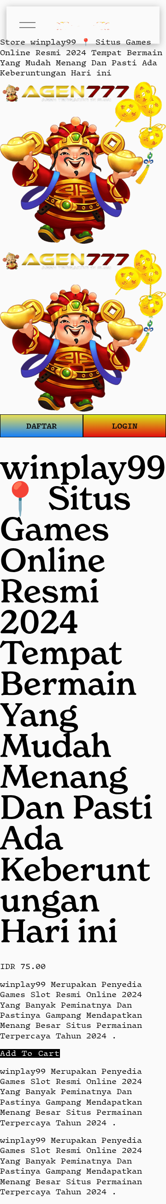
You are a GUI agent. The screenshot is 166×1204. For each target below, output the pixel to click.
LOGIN (124, 425)
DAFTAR (41, 425)
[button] (30, 1053)
